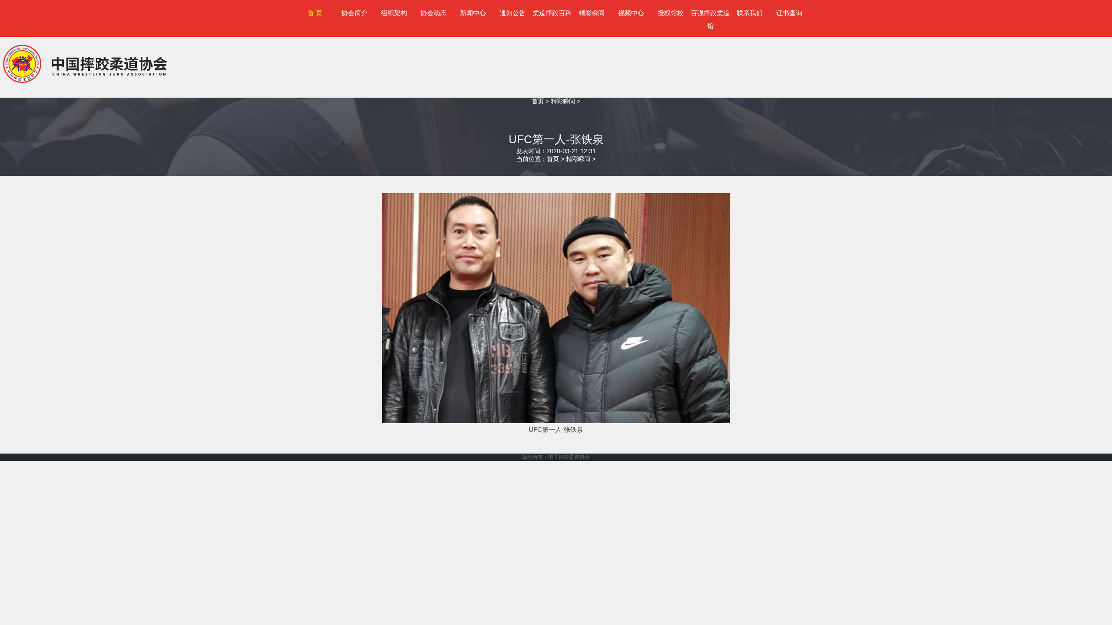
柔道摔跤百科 (552, 12)
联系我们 (750, 12)
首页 (538, 101)
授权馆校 (671, 12)
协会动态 (433, 12)
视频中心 (631, 12)
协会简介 (354, 12)
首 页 (315, 12)
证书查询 (789, 12)
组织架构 (394, 12)
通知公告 (513, 12)
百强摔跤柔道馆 (710, 19)
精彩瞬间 (592, 12)
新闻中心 (473, 12)
